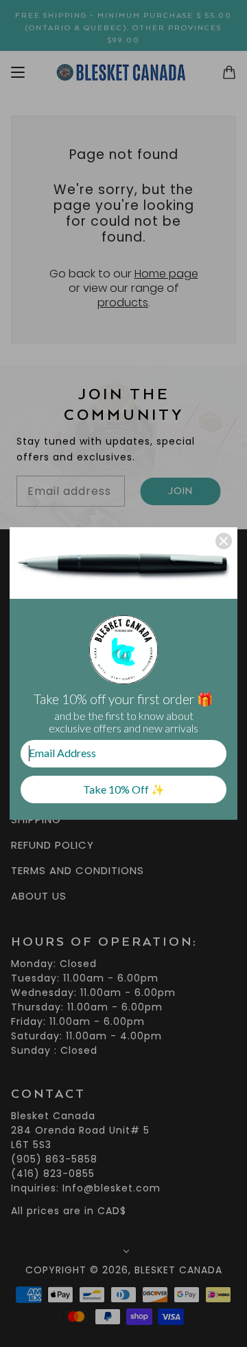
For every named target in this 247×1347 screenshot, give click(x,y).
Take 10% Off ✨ (124, 789)
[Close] (223, 541)
